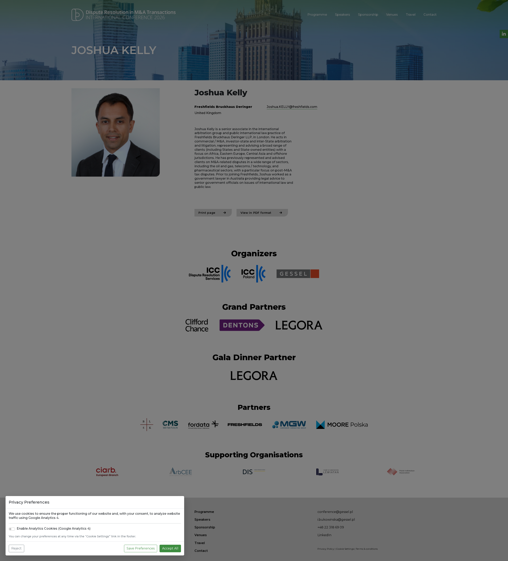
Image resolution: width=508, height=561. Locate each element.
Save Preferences (141, 548)
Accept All (170, 548)
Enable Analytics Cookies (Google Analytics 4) (53, 528)
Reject (16, 548)
